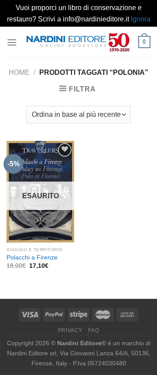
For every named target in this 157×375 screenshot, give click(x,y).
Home (19, 72)
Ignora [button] (140, 19)
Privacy (70, 330)
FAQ (93, 330)
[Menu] (12, 42)
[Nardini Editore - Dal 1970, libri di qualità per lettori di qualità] (78, 42)
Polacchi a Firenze (32, 257)
